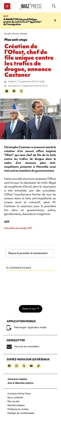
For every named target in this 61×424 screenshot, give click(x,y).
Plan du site (13, 402)
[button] (7, 6)
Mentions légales (16, 405)
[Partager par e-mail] (6, 91)
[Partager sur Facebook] (14, 91)
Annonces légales (17, 379)
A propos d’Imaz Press (19, 394)
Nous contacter (15, 398)
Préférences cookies (18, 409)
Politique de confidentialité (20, 413)
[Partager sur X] (21, 91)
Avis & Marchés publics (21, 383)
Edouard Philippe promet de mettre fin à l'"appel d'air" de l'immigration (22, 22)
